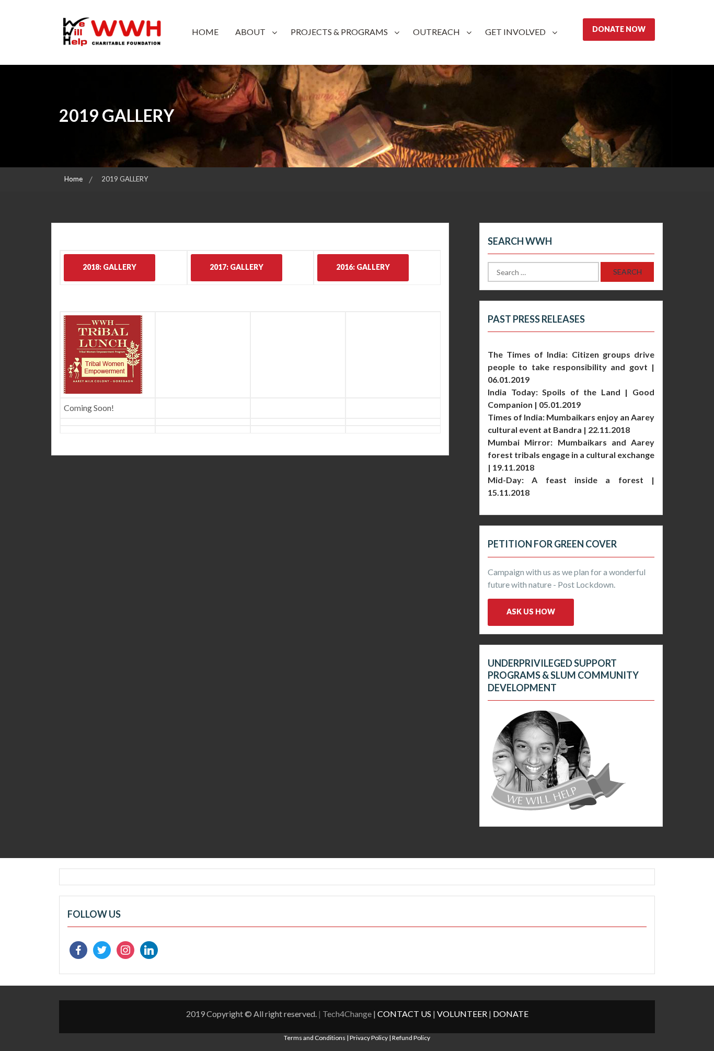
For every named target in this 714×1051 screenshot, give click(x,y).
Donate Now (619, 29)
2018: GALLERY (109, 266)
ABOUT (250, 32)
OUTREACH (436, 32)
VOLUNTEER (462, 1014)
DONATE (510, 1014)
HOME (205, 32)
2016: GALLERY (363, 266)
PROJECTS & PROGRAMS (339, 32)
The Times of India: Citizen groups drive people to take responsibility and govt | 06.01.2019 (571, 366)
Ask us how (530, 611)
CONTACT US (404, 1014)
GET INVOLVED (515, 32)
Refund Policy (411, 1038)
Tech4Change (347, 1014)
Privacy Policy (369, 1038)
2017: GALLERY (236, 266)
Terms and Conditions (315, 1038)
